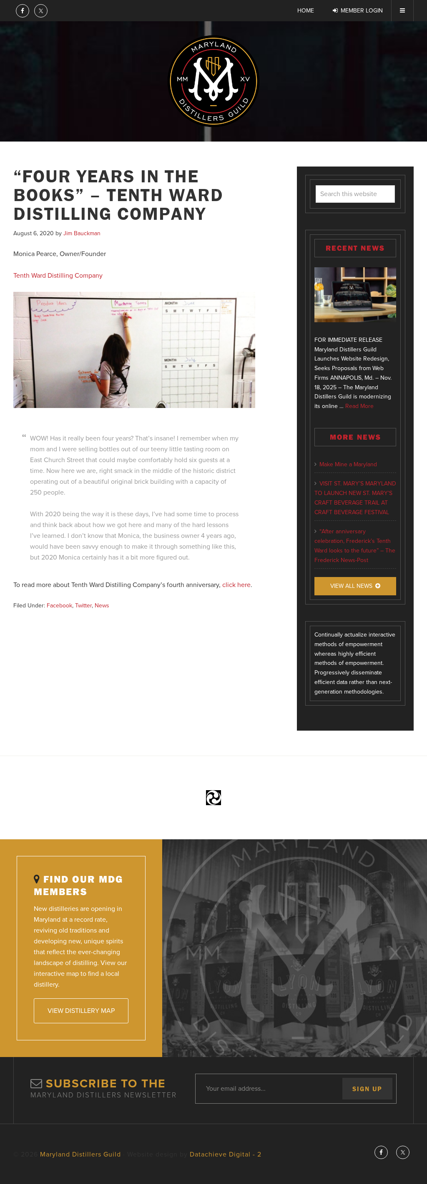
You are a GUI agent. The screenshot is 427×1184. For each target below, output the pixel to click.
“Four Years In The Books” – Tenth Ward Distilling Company (118, 194)
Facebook (59, 605)
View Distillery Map (81, 1011)
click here (236, 585)
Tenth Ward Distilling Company (58, 275)
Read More (359, 406)
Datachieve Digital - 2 (225, 1154)
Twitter (83, 605)
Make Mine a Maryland (348, 464)
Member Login (362, 10)
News (102, 605)
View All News (351, 586)
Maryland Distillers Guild (213, 81)
